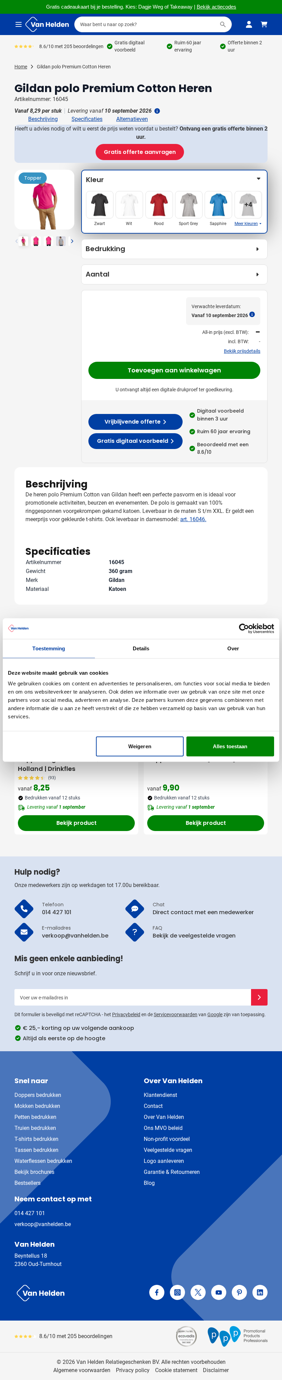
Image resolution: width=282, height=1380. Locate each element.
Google (215, 1014)
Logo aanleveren (164, 1161)
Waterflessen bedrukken (43, 1161)
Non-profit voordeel (167, 1139)
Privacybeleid (126, 1014)
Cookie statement (176, 1370)
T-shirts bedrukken (36, 1139)
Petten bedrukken (35, 1117)
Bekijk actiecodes (216, 7)
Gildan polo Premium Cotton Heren (74, 66)
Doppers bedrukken (37, 1095)
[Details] (156, 111)
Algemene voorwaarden (81, 1370)
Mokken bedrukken (37, 1106)
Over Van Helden (164, 1117)
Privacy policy (133, 1370)
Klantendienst (160, 1095)
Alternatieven (132, 119)
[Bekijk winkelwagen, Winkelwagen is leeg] (264, 24)
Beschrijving (43, 119)
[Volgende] (68, 202)
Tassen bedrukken (36, 1150)
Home (20, 66)
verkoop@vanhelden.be (42, 1224)
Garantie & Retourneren (172, 1172)
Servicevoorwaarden (175, 1014)
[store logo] (76, 1293)
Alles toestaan (230, 746)
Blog (149, 1183)
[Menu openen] (18, 24)
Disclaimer (216, 1370)
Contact (153, 1106)
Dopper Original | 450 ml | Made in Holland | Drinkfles (71, 764)
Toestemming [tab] (48, 648)
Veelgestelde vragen (168, 1150)
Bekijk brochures (34, 1172)
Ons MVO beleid (163, 1128)
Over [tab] (233, 648)
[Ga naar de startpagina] (47, 24)
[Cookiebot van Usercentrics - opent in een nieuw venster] (244, 628)
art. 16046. (193, 519)
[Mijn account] (249, 24)
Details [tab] (141, 648)
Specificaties (87, 119)
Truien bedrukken (35, 1128)
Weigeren (139, 746)
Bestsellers (27, 1183)
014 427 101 (29, 1213)
